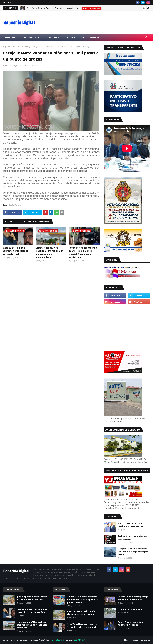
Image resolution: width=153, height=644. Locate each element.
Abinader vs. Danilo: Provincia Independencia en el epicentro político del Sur (82, 599)
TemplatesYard (57, 640)
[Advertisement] (122, 327)
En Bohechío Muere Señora (131, 609)
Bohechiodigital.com (14, 65)
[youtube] (139, 301)
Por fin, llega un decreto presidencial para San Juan (131, 525)
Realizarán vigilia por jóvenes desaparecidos (132, 537)
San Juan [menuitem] (70, 37)
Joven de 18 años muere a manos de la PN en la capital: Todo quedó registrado (83, 252)
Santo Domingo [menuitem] (90, 37)
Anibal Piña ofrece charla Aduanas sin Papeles (130, 623)
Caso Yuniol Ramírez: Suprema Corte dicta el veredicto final (53, 8)
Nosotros (7, 2)
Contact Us (145, 640)
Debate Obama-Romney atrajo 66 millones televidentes (133, 598)
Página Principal (9, 46)
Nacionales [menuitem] (11, 37)
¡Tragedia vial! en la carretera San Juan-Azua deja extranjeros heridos (133, 551)
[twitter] (143, 2)
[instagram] (148, 2)
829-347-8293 (80, 640)
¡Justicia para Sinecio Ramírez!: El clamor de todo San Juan (32, 598)
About (135, 640)
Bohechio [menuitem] (54, 37)
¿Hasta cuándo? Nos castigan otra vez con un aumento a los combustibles (49, 252)
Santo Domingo (24, 46)
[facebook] (138, 2)
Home (127, 640)
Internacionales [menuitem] (33, 37)
